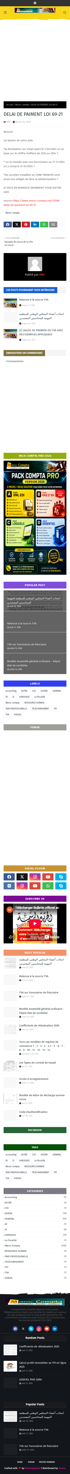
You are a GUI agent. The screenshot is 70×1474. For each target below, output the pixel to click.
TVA (7, 714)
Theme (62, 1468)
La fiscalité (39, 697)
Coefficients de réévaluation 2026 (39, 1025)
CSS (34, 691)
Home (20, 1462)
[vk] (9, 885)
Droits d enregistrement (33, 1079)
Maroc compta (22, 104)
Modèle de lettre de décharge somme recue (42, 1097)
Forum (31, 1462)
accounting (11, 691)
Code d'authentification (33, 1112)
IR (7, 697)
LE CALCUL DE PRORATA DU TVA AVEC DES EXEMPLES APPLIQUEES (41, 332)
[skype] (60, 876)
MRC (9, 122)
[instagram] (35, 876)
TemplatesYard (33, 1468)
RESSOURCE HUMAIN (34, 702)
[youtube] (47, 876)
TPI (55, 708)
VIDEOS (17, 714)
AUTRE (24, 691)
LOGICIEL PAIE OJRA (30, 1379)
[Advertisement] (35, 59)
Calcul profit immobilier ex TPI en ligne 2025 (42, 1365)
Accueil (9, 104)
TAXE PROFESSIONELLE (16, 708)
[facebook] (35, 3)
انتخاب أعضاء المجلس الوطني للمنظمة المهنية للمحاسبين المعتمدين (41, 316)
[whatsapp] (47, 885)
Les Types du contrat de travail (37, 1062)
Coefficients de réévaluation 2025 (39, 1346)
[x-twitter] (22, 876)
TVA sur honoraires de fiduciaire (26, 644)
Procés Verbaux (47, 1462)
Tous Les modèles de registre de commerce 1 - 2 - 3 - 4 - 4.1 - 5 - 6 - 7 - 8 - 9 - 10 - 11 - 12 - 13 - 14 (42, 1046)
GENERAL (57, 691)
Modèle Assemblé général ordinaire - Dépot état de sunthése (33, 663)
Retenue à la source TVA (33, 299)
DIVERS (44, 691)
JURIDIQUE (24, 697)
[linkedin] (54, 1328)
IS (13, 697)
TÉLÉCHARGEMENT (40, 708)
